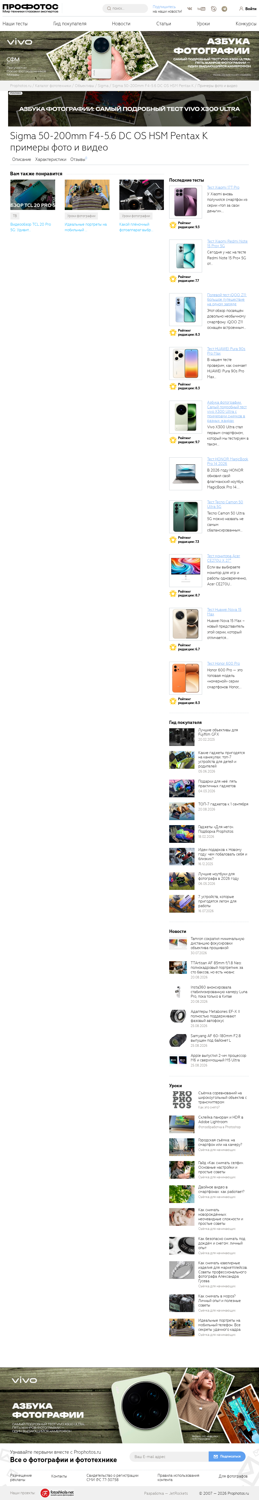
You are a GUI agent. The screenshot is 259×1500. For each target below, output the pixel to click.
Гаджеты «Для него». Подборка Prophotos (216, 829)
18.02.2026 (206, 836)
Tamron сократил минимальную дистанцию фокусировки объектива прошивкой (217, 943)
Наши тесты (15, 23)
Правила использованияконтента (178, 1478)
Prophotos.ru (238, 1493)
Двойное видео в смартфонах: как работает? (221, 1189)
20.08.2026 (206, 809)
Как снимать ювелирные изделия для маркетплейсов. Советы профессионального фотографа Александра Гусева (223, 1271)
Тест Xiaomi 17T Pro (223, 187)
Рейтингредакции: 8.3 (189, 332)
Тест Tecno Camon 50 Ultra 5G (225, 504)
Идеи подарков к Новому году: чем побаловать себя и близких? (222, 854)
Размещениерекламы (21, 1478)
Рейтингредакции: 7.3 (188, 540)
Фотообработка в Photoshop (219, 1127)
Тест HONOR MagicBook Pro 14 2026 (227, 461)
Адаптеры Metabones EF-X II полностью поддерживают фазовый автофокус (215, 1016)
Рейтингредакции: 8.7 (189, 593)
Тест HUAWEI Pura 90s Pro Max (226, 351)
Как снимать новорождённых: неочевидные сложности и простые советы (220, 1216)
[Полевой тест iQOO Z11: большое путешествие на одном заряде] (185, 309)
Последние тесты (186, 180)
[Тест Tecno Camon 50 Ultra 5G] (185, 516)
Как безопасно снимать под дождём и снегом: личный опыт (221, 1243)
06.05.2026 (206, 884)
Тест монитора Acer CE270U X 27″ (223, 558)
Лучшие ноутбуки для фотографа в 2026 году (218, 876)
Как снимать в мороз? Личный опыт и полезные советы (219, 1301)
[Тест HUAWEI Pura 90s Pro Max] (185, 363)
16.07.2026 (206, 911)
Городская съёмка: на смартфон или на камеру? (220, 1142)
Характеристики (50, 159)
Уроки (203, 23)
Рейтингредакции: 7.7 (188, 279)
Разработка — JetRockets (166, 1493)
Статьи (163, 23)
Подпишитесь (164, 6)
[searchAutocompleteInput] (127, 8)
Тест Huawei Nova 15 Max (224, 612)
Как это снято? (209, 1107)
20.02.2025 (206, 739)
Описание (21, 159)
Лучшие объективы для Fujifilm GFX (218, 732)
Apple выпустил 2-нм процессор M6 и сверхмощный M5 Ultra (218, 1058)
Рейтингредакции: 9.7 (189, 440)
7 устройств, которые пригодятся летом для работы (217, 901)
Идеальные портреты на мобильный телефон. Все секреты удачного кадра (219, 1325)
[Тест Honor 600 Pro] (185, 678)
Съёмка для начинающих (217, 1150)
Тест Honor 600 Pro (223, 663)
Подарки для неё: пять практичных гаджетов (217, 783)
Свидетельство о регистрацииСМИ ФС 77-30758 (112, 1478)
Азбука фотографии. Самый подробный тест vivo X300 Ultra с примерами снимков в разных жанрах (227, 411)
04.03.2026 (206, 791)
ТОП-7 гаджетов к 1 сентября (223, 804)
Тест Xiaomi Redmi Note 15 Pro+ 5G (227, 243)
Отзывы (77, 159)
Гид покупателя (70, 23)
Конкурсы (246, 23)
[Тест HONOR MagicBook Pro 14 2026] (185, 473)
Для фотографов (233, 1476)
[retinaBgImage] (182, 737)
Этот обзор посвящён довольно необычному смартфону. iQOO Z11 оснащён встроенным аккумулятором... (226, 322)
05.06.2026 (206, 771)
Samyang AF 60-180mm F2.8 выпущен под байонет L (216, 1038)
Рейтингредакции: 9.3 (189, 225)
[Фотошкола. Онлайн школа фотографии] (57, 1492)
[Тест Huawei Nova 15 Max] (185, 624)
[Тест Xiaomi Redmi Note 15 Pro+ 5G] (185, 256)
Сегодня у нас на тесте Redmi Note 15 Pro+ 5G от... (226, 258)
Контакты (59, 1476)
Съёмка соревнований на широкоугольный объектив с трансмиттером (222, 1097)
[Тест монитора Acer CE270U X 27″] (185, 570)
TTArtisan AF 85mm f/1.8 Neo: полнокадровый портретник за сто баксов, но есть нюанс (217, 967)
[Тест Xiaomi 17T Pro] (185, 202)
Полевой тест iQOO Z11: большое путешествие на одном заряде (227, 299)
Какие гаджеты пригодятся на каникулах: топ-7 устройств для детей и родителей (221, 759)
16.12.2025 (205, 864)
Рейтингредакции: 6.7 (189, 647)
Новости (121, 23)
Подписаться (230, 1456)
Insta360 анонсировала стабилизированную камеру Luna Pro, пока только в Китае (219, 992)
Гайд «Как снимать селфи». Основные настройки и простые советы (221, 1167)
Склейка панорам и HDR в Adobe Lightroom (220, 1119)
